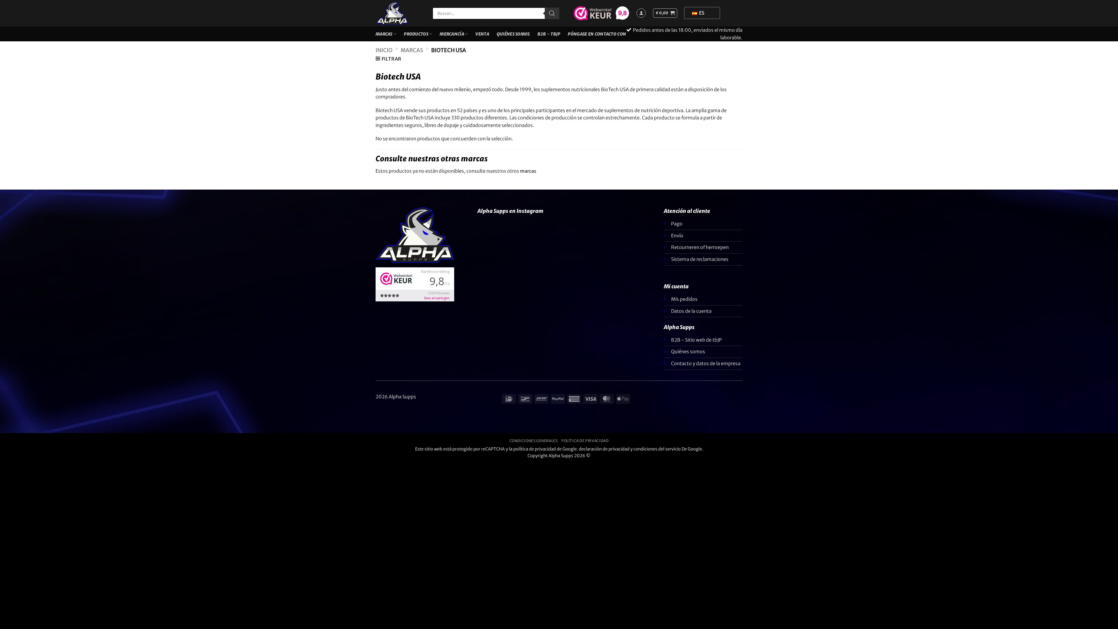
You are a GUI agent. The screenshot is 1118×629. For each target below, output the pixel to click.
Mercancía (452, 34)
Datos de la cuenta (691, 311)
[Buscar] (552, 13)
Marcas (384, 34)
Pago (676, 224)
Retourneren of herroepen (700, 247)
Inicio (384, 50)
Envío (677, 235)
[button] (665, 13)
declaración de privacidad (604, 449)
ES (701, 13)
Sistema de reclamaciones (699, 259)
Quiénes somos (513, 34)
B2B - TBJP (548, 34)
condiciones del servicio (657, 449)
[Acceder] (641, 13)
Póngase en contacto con (597, 34)
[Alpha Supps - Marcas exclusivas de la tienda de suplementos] (400, 13)
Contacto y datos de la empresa (705, 363)
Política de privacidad (584, 441)
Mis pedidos (684, 299)
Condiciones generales (534, 441)
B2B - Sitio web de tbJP (696, 340)
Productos (416, 34)
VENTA (482, 34)
